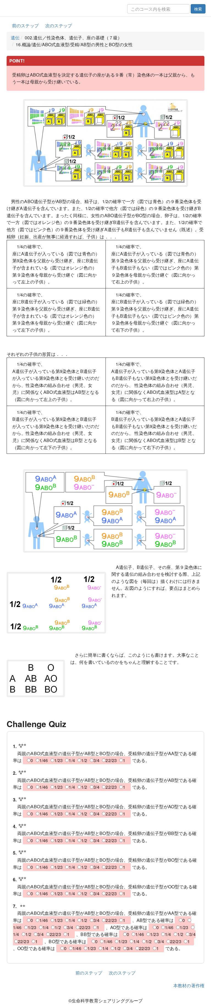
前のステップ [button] (25, 25)
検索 (198, 9)
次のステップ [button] (58, 25)
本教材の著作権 (188, 985)
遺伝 (15, 37)
